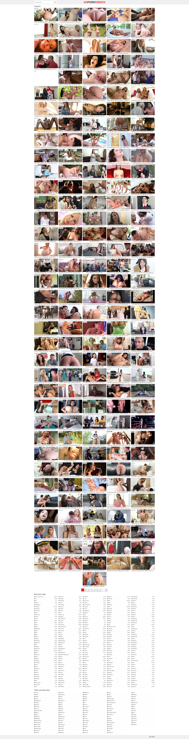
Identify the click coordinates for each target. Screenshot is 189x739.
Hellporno (62, 712)
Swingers (143, 648)
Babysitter (46, 628)
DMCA (153, 736)
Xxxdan (134, 714)
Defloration (70, 642)
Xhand (134, 704)
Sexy (143, 602)
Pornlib (85, 718)
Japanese (95, 660)
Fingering (70, 680)
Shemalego (111, 698)
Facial (70, 668)
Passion (119, 644)
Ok (84, 702)
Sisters (143, 612)
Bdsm (46, 636)
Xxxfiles (134, 716)
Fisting (70, 684)
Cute (70, 632)
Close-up (70, 614)
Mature (119, 596)
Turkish (143, 668)
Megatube (86, 692)
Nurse (119, 616)
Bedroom (46, 642)
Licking (95, 676)
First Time (70, 682)
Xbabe (134, 696)
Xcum (134, 700)
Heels (95, 640)
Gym (95, 630)
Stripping (143, 642)
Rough (119, 682)
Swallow (143, 646)
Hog (61, 714)
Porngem (86, 710)
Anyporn (37, 706)
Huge (95, 648)
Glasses (95, 622)
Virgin (143, 676)
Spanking (143, 628)
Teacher (143, 654)
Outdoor (119, 634)
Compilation (70, 618)
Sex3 (109, 692)
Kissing (95, 664)
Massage (95, 684)
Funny (95, 608)
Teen (143, 656)
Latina (95, 672)
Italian (95, 658)
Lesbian (95, 674)
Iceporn (61, 720)
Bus (46, 680)
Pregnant (119, 662)
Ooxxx (85, 704)
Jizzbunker (62, 724)
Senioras (86, 730)
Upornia (110, 720)
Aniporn (37, 704)
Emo (70, 660)
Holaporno (62, 716)
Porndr (85, 708)
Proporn (86, 726)
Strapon (143, 640)
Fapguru (62, 692)
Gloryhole (95, 624)
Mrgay (85, 696)
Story (143, 638)
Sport (143, 632)
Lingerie (95, 678)
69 (46, 600)
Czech (70, 634)
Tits (143, 662)
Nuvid (85, 700)
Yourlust (135, 720)
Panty (119, 638)
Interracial (95, 656)
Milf (119, 600)
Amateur (46, 606)
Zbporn (134, 722)
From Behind (95, 604)
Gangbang (95, 610)
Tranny (110, 706)
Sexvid (110, 696)
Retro (119, 676)
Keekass (62, 726)
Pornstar (119, 658)
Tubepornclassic (112, 712)
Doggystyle (70, 648)
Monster (119, 608)
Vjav (109, 730)
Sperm (143, 630)
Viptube (110, 726)
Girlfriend (95, 618)
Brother (46, 674)
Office (119, 620)
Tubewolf (110, 714)
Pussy (119, 668)
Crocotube (37, 726)
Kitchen (95, 666)
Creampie (70, 624)
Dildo (70, 644)
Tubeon (110, 710)
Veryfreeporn (111, 722)
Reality (119, 672)
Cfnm (70, 602)
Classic (70, 610)
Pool (119, 656)
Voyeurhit (110, 732)
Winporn (135, 694)
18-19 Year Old (46, 596)
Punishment (119, 666)
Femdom (70, 674)
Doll (70, 650)
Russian (119, 684)
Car (46, 686)
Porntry (86, 724)
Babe (46, 626)
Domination (70, 652)
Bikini (46, 652)
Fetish (70, 676)
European (70, 664)
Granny (95, 626)
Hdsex (61, 706)
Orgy (119, 632)
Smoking (143, 622)
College (70, 616)
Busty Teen (46, 682)
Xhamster (135, 702)
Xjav (134, 706)
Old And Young (119, 626)
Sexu (109, 694)
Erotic (70, 662)
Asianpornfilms (38, 710)
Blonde (46, 658)
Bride (46, 670)
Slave (143, 616)
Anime (46, 616)
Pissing (119, 652)
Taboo (143, 650)
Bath (46, 630)
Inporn (61, 722)
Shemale (143, 606)
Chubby (70, 608)
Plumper (119, 654)
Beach (46, 638)
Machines (95, 680)
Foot (95, 598)
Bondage (46, 662)
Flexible (95, 596)
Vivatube (110, 728)
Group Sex (95, 628)
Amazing (46, 608)
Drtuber (37, 732)
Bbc (46, 632)
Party (119, 642)
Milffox (85, 694)
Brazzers (46, 668)
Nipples (119, 612)
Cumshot (70, 630)
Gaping (95, 612)
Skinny (143, 614)
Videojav (110, 724)
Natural (119, 610)
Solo (143, 624)
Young (143, 686)
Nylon (119, 618)
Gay (95, 614)
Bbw (46, 634)
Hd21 (61, 704)
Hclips (61, 702)
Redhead (119, 674)
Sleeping (143, 618)
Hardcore (95, 636)
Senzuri (86, 732)
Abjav (36, 694)
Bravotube (37, 724)
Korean (95, 668)
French (95, 602)
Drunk (70, 656)
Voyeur (143, 678)
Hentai (95, 642)
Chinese (70, 606)
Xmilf (134, 708)
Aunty (46, 624)
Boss (46, 664)
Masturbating (95, 686)
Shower (143, 608)
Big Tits (46, 650)
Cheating (70, 604)
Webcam (143, 680)
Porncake (86, 706)
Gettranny (62, 700)
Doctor (70, 646)
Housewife (95, 646)
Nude (119, 614)
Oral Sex (119, 628)
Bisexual (46, 654)
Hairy (95, 632)
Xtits (134, 712)
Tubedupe (110, 708)
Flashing (70, 686)
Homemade (95, 644)
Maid (95, 682)
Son (143, 626)
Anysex (37, 708)
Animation (46, 614)
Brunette (46, 676)
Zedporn (135, 724)
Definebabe (38, 728)
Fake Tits (70, 670)
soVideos (94, 2)
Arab (46, 618)
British (46, 672)
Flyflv (61, 696)
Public (119, 664)
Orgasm (119, 630)
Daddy (70, 636)
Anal (46, 612)
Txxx (109, 716)
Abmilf (36, 696)
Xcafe (134, 698)
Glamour (95, 620)
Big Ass (46, 646)
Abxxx (36, 698)
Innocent (95, 652)
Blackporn (37, 718)
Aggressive (46, 604)
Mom (119, 606)
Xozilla (134, 710)
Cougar (70, 620)
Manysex (62, 732)
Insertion (95, 654)
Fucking (95, 606)
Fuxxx (61, 698)
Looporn (62, 730)
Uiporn (110, 718)
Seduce (143, 600)
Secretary (143, 598)
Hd (95, 638)
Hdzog (61, 710)
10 (106, 590)
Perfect (119, 646)
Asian (46, 620)
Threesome (143, 660)
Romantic (119, 680)
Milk (119, 602)
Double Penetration (70, 654)
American (46, 610)
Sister (143, 610)
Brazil (46, 666)
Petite (119, 648)
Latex (95, 670)
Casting (70, 598)
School (119, 686)
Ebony (70, 658)
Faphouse (62, 694)
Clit (70, 612)
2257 (150, 736)
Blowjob (46, 660)
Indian (95, 650)
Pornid (85, 714)
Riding (119, 678)
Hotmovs (62, 718)
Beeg (36, 714)
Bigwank (37, 716)
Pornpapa (86, 720)
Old (119, 624)
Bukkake (46, 678)
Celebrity (70, 600)
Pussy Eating (119, 670)
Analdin (37, 702)
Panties (119, 636)
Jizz (95, 662)
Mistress (119, 604)
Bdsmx (37, 712)
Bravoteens (38, 722)
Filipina (70, 678)
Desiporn (37, 730)
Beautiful (46, 640)
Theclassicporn (112, 702)
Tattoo (143, 652)
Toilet (143, 664)
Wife (143, 682)
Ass (46, 622)
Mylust (85, 698)
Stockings (143, 636)
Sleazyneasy (111, 700)
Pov (119, 660)
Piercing (119, 650)
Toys (143, 666)
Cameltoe (46, 684)
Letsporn (62, 728)
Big (46, 644)
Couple (70, 622)
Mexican (119, 598)
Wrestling (143, 684)
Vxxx (134, 692)
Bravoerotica (38, 720)
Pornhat (86, 712)
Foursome (95, 600)
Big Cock (46, 648)
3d (46, 598)
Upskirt (143, 672)
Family (70, 672)
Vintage (143, 674)
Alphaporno (38, 700)
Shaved (143, 604)
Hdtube (61, 708)
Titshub (110, 704)
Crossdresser (70, 626)
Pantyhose (119, 640)
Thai (143, 658)
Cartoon (70, 596)
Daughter (70, 638)
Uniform (143, 670)
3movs (37, 692)
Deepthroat (70, 640)
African (46, 602)
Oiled (119, 622)
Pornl (85, 716)
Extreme (70, 666)
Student (143, 644)
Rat (85, 728)
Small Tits (143, 620)
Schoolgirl (143, 596)
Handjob (95, 634)
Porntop (86, 722)
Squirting (143, 634)
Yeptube (135, 718)
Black (46, 656)
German (95, 616)
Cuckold (70, 628)
